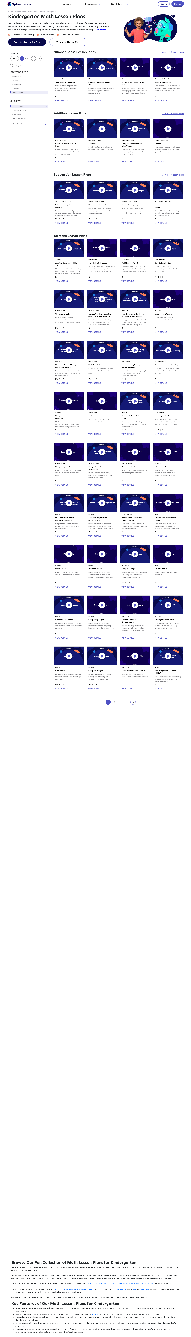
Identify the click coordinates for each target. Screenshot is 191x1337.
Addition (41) (18, 114)
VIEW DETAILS (61, 100)
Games (15, 80)
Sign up (177, 4)
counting (57, 1289)
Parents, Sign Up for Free (27, 42)
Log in (164, 4)
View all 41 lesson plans (173, 113)
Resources (16, 77)
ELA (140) (17, 124)
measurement (135, 1283)
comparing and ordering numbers (77, 1289)
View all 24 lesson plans (173, 52)
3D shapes (144, 1289)
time (144, 1283)
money (150, 1283)
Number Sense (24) (21, 110)
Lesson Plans (20, 12)
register (95, 1314)
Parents (66, 3)
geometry (123, 1283)
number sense (92, 1283)
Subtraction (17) (19, 118)
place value (121, 1289)
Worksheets (17, 84)
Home (10, 12)
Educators (91, 3)
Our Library (118, 3)
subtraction (113, 1283)
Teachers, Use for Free (68, 42)
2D (134, 1289)
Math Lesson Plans (36, 12)
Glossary (15, 89)
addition (103, 1283)
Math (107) (17, 106)
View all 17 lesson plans (173, 175)
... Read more (100, 29)
